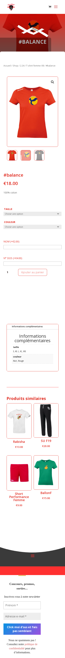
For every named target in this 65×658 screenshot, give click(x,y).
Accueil (7, 65)
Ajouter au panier (32, 272)
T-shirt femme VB (35, 65)
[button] (52, 82)
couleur (9, 222)
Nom (11, 241)
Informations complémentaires (27, 326)
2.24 (22, 65)
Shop (15, 65)
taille (8, 209)
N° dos (12, 258)
